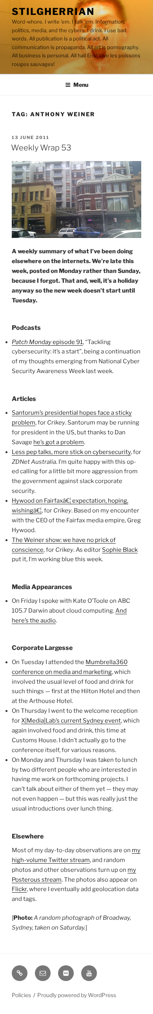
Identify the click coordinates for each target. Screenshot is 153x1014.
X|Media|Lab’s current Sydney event (71, 720)
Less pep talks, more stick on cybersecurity (71, 452)
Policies (21, 995)
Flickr (19, 889)
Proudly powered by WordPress (76, 995)
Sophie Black (120, 549)
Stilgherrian (53, 11)
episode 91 (47, 342)
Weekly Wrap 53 (41, 147)
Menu (80, 84)
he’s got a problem (58, 442)
